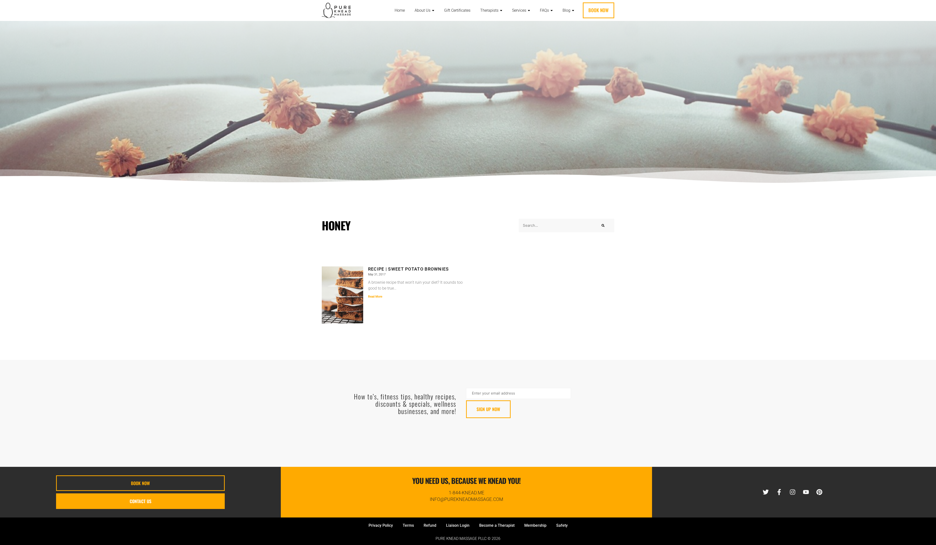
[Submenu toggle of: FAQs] (551, 11)
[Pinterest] (819, 492)
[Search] (603, 225)
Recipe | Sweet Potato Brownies (408, 269)
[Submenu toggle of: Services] (529, 11)
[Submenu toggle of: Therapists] (501, 11)
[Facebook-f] (779, 492)
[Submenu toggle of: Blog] (573, 11)
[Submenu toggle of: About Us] (433, 11)
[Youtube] (806, 492)
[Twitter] (766, 492)
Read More (375, 296)
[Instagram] (792, 492)
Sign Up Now (488, 409)
